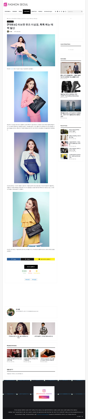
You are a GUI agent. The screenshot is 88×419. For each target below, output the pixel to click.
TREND (20, 11)
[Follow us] (44, 391)
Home (9, 18)
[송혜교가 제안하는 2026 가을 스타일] (64, 137)
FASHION (15, 11)
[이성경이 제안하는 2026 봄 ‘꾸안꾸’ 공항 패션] (31, 353)
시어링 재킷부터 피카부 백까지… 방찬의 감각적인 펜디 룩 (74, 156)
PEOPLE (40, 11)
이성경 (34, 279)
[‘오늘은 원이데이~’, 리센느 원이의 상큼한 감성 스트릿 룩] (64, 143)
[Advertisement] (56, 4)
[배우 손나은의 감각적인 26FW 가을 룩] (64, 131)
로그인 (17, 373)
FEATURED (7, 11)
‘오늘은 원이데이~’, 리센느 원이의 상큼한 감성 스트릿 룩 (74, 143)
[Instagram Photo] (9, 387)
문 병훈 (10, 31)
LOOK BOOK (27, 11)
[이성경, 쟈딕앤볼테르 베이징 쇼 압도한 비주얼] (14, 353)
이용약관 (38, 414)
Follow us (44, 397)
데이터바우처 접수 (48, 11)
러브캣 (11, 68)
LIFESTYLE (34, 11)
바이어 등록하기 (31, 266)
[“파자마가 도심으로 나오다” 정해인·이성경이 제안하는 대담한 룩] (47, 353)
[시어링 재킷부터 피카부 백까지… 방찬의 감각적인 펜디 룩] (64, 156)
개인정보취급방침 (44, 414)
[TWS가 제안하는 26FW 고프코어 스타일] (64, 150)
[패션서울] (16, 4)
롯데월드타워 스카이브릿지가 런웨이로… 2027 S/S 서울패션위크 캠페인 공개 (71, 114)
